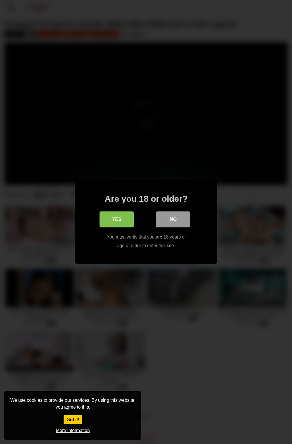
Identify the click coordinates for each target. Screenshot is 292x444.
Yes (116, 219)
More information (73, 430)
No (173, 219)
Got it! (72, 419)
